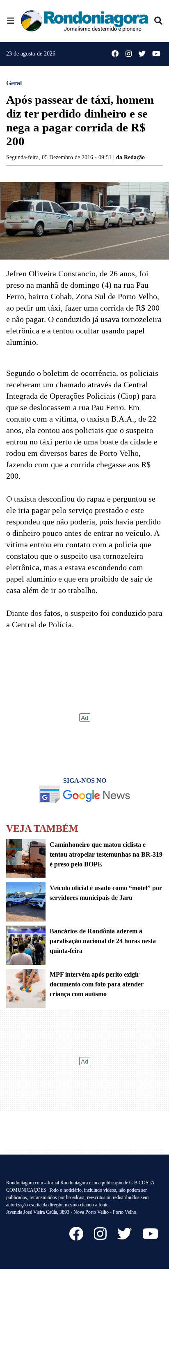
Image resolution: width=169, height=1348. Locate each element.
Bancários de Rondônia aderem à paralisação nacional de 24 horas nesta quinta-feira (103, 941)
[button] (10, 20)
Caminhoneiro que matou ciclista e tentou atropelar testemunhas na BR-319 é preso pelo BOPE (106, 854)
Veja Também (42, 828)
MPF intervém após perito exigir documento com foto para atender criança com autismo (97, 984)
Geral (14, 83)
